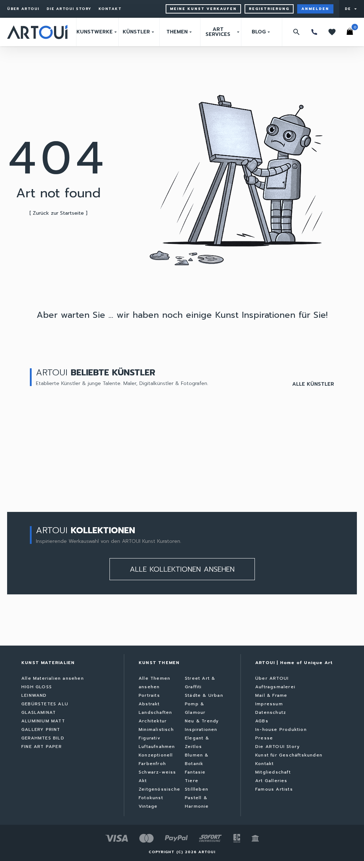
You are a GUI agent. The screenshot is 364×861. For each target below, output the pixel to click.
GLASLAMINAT (38, 712)
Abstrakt (149, 704)
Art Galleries (271, 780)
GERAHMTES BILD (42, 738)
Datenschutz (270, 712)
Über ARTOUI (23, 9)
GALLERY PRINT (40, 729)
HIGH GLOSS (36, 687)
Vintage (148, 806)
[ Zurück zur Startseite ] (58, 213)
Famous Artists (274, 789)
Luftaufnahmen (157, 746)
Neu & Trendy (202, 721)
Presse (264, 738)
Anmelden (315, 8)
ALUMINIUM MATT (43, 721)
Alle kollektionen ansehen (182, 569)
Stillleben (196, 789)
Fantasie (195, 772)
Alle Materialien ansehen (52, 678)
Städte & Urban (204, 695)
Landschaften (155, 712)
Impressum (269, 704)
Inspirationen (201, 729)
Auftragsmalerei (275, 687)
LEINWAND (34, 695)
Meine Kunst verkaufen (203, 8)
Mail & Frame (271, 695)
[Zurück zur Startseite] (37, 32)
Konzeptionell (156, 755)
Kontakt (110, 9)
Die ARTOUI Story (69, 9)
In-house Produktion (281, 729)
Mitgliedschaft (273, 772)
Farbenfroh (152, 763)
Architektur (153, 721)
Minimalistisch (156, 729)
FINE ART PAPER (41, 746)
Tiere (191, 780)
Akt (143, 780)
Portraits (149, 695)
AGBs (261, 721)
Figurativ (149, 738)
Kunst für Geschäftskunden (288, 755)
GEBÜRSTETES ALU (44, 704)
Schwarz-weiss (157, 772)
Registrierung (269, 8)
